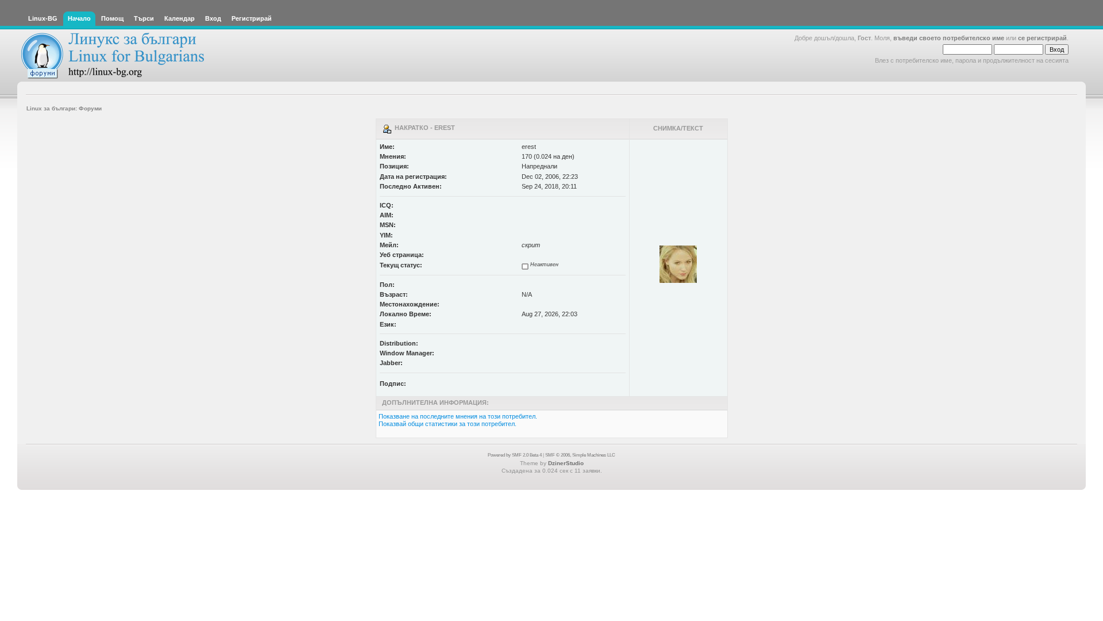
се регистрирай (1042, 37)
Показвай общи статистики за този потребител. (447, 423)
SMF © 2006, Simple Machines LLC (580, 455)
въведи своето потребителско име (948, 37)
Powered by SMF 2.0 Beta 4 (515, 455)
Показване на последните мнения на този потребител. (458, 416)
